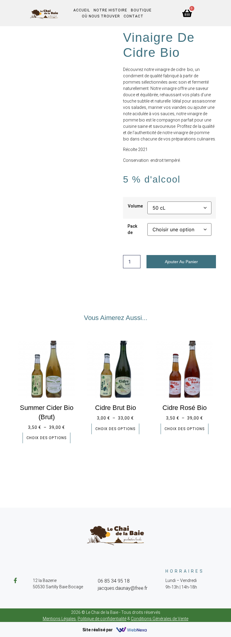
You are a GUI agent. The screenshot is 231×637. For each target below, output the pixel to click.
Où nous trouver (101, 16)
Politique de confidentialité (102, 618)
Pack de (132, 229)
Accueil (81, 10)
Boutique (141, 10)
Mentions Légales (59, 618)
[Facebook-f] (15, 580)
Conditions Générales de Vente (159, 618)
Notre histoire (110, 10)
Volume (135, 206)
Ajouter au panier (181, 261)
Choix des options (46, 438)
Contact (133, 16)
